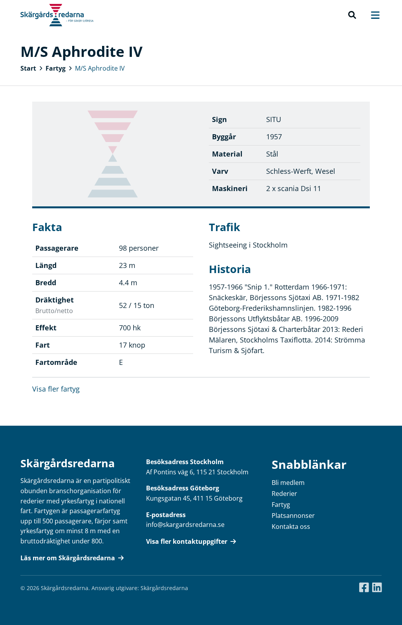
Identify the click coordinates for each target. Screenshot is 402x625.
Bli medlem (288, 482)
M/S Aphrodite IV (100, 68)
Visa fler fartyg (56, 389)
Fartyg (56, 68)
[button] (352, 15)
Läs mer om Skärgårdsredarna (67, 558)
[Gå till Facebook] (364, 588)
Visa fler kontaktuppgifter (186, 541)
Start (28, 68)
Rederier (284, 493)
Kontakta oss (291, 526)
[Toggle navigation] (371, 15)
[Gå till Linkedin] (377, 588)
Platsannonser (293, 515)
